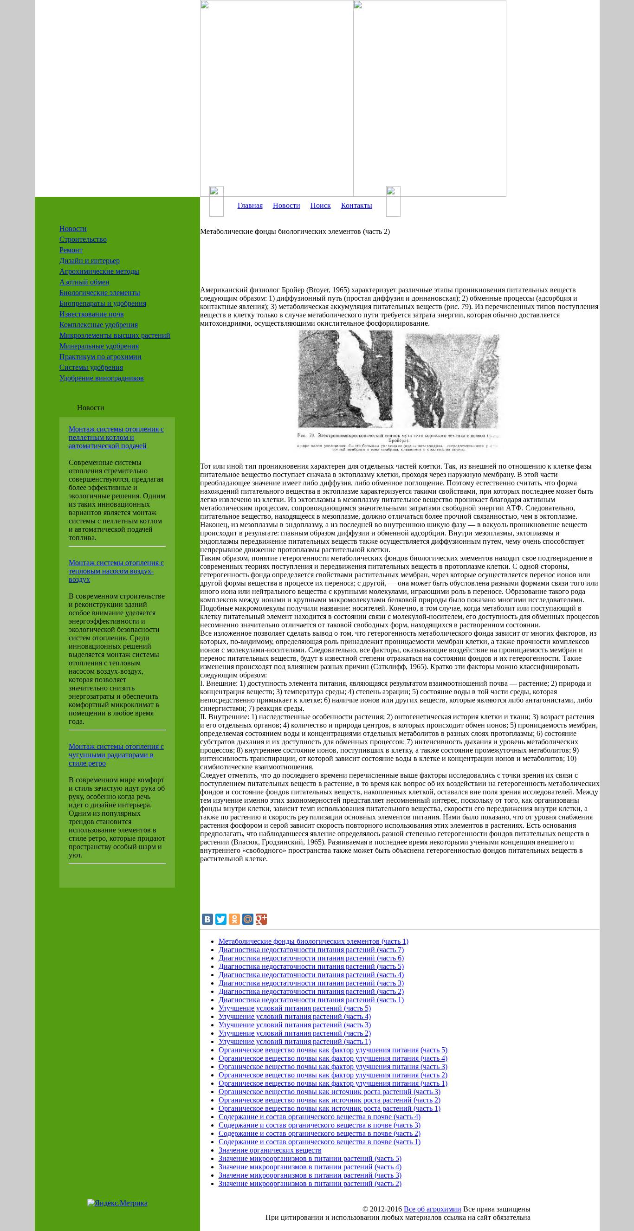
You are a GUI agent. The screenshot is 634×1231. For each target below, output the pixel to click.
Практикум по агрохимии (100, 357)
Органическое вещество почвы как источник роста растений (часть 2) (329, 1100)
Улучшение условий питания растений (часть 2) (295, 1033)
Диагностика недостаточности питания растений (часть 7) (311, 950)
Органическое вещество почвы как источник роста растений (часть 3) (329, 1092)
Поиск (321, 205)
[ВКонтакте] (207, 919)
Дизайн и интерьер (89, 260)
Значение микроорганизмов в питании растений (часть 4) (310, 1167)
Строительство (83, 239)
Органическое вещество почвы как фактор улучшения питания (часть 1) (333, 1083)
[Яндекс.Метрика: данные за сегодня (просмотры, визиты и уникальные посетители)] (117, 1203)
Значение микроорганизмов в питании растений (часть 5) (310, 1158)
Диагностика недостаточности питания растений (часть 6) (311, 958)
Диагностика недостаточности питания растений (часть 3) (311, 983)
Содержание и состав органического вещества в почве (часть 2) (320, 1133)
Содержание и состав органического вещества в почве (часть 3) (320, 1125)
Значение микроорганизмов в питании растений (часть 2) (310, 1183)
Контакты (356, 205)
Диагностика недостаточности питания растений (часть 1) (311, 1000)
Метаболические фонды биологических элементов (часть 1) (313, 941)
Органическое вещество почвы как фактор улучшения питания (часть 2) (333, 1075)
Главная (250, 205)
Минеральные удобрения (99, 346)
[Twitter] (220, 919)
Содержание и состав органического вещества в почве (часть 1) (320, 1142)
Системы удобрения (91, 367)
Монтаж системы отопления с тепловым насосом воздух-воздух (116, 571)
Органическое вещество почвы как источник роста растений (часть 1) (329, 1108)
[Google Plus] (261, 919)
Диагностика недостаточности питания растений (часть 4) (311, 975)
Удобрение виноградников (101, 378)
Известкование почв (91, 314)
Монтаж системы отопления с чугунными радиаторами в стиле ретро (116, 754)
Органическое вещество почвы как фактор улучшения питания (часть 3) (333, 1066)
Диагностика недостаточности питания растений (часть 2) (311, 991)
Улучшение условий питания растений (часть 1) (295, 1041)
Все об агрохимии (432, 1209)
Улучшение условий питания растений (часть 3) (295, 1025)
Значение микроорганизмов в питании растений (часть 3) (310, 1175)
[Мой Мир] (247, 919)
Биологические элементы (99, 292)
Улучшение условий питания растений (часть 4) (295, 1016)
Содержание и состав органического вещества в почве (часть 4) (320, 1117)
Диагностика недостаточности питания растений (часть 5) (311, 966)
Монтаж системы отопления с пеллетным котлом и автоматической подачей (116, 437)
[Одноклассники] (234, 919)
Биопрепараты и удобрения (102, 303)
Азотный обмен (84, 282)
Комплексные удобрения (98, 325)
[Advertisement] (385, 265)
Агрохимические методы (99, 271)
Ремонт (71, 250)
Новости (73, 228)
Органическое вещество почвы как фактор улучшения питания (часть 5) (333, 1050)
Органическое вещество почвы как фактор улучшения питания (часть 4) (333, 1058)
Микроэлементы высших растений (114, 335)
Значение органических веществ (270, 1150)
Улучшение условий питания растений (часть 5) (295, 1008)
